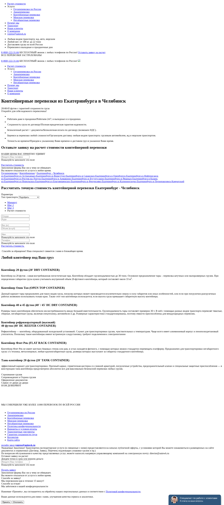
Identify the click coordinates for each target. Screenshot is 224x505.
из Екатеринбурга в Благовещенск (50, 181)
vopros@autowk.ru (16, 34)
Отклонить (18, 502)
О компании (13, 31)
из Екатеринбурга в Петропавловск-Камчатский (159, 181)
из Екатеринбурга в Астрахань (17, 176)
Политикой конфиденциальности (123, 491)
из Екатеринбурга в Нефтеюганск (140, 176)
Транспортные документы (21, 431)
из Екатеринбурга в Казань (144, 178)
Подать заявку (8, 470)
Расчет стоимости (16, 3)
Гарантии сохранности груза (22, 434)
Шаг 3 (10, 208)
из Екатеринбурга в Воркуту (48, 176)
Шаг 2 (10, 205)
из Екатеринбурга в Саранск (77, 176)
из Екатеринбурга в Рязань (116, 178)
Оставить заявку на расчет (91, 52)
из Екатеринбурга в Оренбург (107, 176)
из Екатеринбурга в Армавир (54, 178)
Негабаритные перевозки (26, 20)
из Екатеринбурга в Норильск (16, 181)
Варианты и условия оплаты (22, 429)
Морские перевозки (23, 17)
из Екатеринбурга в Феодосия (83, 181)
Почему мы (13, 23)
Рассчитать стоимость (12, 165)
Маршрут (12, 202)
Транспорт (12, 25)
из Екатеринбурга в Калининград (116, 181)
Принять (6, 502)
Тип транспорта (9, 197)
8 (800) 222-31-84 (10, 52)
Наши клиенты (15, 28)
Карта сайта (13, 440)
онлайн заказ (8, 445)
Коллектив (12, 437)
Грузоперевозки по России (27, 9)
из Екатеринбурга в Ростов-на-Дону (20, 178)
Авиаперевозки (21, 12)
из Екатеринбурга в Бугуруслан (85, 178)
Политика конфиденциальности (24, 426)
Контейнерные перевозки (26, 14)
